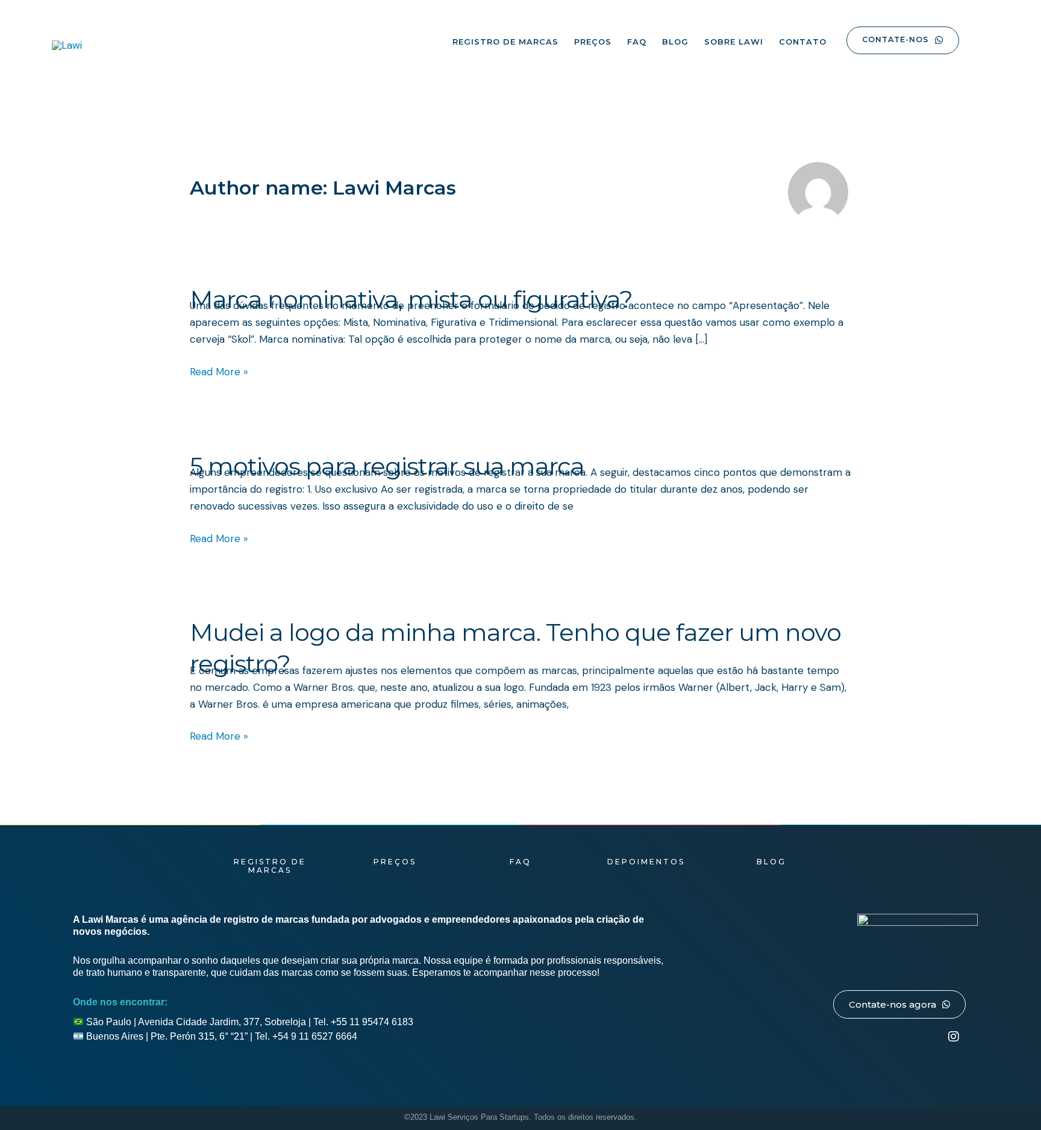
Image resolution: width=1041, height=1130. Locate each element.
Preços (592, 41)
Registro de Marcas (505, 41)
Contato (803, 41)
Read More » (219, 370)
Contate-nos (895, 39)
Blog (675, 41)
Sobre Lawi (733, 41)
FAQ (636, 41)
